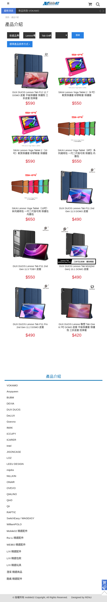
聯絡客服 (104, 587)
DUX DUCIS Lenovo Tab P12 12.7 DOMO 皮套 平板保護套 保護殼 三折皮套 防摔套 (30, 95)
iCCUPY (11, 433)
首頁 (7, 17)
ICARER (11, 439)
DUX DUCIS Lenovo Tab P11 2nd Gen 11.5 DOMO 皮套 (76, 210)
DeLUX (11, 415)
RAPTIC (11, 512)
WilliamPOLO (14, 524)
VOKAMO (12, 385)
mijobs (10, 470)
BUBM (10, 397)
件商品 (104, 582)
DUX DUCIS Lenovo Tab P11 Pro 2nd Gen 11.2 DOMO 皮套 (30, 326)
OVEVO (11, 488)
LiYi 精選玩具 (14, 565)
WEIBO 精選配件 (16, 544)
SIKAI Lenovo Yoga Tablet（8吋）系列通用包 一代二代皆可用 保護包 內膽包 (77, 153)
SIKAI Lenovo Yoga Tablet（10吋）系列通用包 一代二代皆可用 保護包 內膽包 (30, 211)
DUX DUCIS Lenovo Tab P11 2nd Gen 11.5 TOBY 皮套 (30, 268)
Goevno (11, 421)
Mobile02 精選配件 (17, 531)
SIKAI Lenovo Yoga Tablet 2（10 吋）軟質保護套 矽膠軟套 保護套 (30, 152)
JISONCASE (14, 452)
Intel (9, 445)
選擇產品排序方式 (19, 44)
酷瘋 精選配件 (14, 578)
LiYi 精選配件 (14, 551)
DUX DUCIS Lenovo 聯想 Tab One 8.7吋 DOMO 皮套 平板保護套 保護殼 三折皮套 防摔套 (76, 327)
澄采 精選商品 (14, 572)
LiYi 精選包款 (14, 558)
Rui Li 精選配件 (15, 537)
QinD (9, 500)
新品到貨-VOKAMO (29, 10)
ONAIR (11, 482)
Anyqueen (12, 391)
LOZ (9, 458)
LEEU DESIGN (15, 464)
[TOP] (104, 592)
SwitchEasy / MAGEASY (20, 518)
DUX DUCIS (13, 409)
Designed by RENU (81, 597)
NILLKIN (11, 476)
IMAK (10, 427)
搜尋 (78, 35)
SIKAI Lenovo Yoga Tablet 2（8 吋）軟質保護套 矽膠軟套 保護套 (76, 94)
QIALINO (12, 494)
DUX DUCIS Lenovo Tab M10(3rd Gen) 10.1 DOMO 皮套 (76, 268)
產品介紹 (15, 17)
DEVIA (10, 403)
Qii (8, 506)
